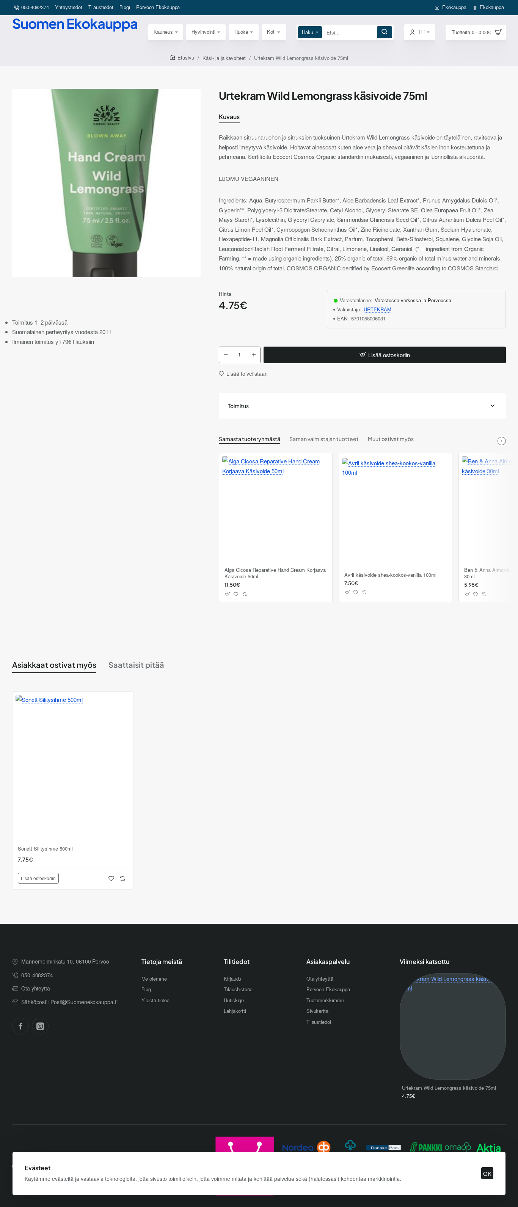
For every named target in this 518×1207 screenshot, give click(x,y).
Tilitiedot (237, 961)
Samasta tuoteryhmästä (249, 438)
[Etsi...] (384, 32)
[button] (385, 355)
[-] (225, 355)
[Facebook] (20, 1026)
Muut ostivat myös (391, 438)
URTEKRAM (377, 309)
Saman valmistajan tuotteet (324, 438)
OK (487, 1173)
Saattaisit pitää (136, 664)
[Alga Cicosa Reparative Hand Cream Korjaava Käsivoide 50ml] (275, 509)
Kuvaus (229, 117)
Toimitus (238, 405)
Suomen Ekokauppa (75, 23)
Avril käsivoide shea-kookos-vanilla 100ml (390, 575)
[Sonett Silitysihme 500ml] (73, 768)
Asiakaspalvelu (328, 961)
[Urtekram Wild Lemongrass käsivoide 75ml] (453, 1026)
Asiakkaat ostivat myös (54, 664)
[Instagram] (40, 1026)
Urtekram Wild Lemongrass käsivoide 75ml (449, 1088)
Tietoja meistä (161, 961)
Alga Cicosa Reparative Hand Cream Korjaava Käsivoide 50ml (275, 573)
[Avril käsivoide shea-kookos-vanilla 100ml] (395, 511)
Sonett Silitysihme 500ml (45, 849)
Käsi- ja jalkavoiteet (224, 57)
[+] (253, 355)
